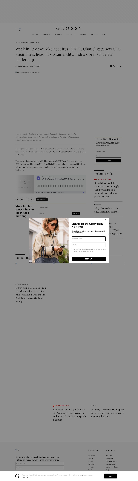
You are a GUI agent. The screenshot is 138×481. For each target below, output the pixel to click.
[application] (69, 476)
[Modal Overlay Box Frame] (69, 240)
